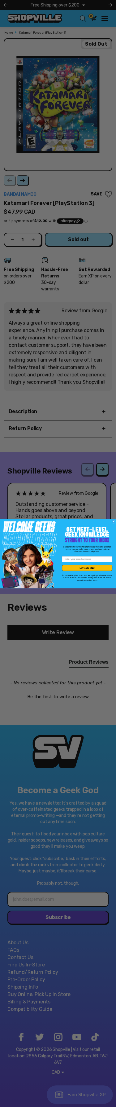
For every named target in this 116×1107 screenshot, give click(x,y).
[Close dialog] (113, 521)
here (95, 580)
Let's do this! (87, 567)
